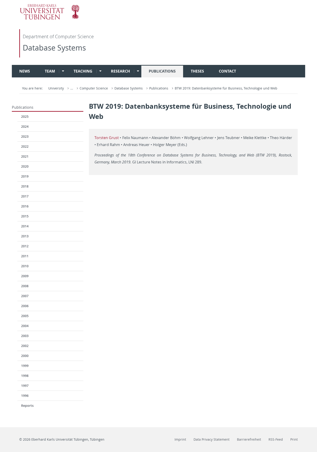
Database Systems (54, 48)
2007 (25, 296)
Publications (162, 71)
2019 (25, 176)
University (56, 88)
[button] (61, 71)
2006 (25, 306)
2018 (25, 186)
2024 (25, 126)
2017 (25, 196)
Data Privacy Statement (212, 439)
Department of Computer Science (58, 36)
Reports (27, 405)
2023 (25, 136)
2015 (25, 216)
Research (120, 71)
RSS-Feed (275, 439)
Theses (197, 71)
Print (294, 439)
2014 (25, 226)
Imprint (180, 439)
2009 (25, 276)
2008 (25, 286)
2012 (25, 246)
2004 (25, 326)
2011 (25, 256)
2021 (25, 156)
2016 (25, 206)
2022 (25, 146)
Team (50, 71)
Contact (227, 71)
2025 (25, 116)
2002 (25, 346)
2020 (25, 166)
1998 (25, 375)
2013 (25, 236)
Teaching (83, 71)
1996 (25, 395)
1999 (25, 365)
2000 (25, 355)
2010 (25, 266)
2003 (25, 336)
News (24, 71)
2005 (25, 316)
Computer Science (94, 88)
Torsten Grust (106, 137)
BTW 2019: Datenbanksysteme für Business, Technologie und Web (226, 88)
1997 (25, 385)
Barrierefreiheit (249, 439)
